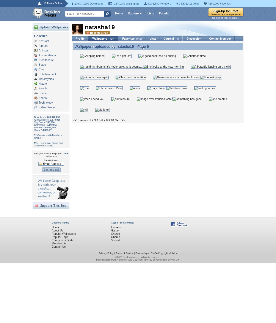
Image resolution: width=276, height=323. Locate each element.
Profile (80, 38)
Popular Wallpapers (64, 233)
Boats (42, 64)
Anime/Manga (47, 55)
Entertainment (47, 74)
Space (43, 93)
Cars (41, 69)
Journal (171, 38)
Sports (43, 97)
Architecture (46, 60)
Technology (46, 102)
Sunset (115, 240)
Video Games (47, 107)
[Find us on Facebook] (179, 226)
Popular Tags (60, 237)
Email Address (51, 160)
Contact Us (59, 246)
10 (112, 120)
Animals (44, 50)
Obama (115, 237)
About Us (57, 230)
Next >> (120, 120)
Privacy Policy (106, 253)
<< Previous (81, 120)
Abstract (44, 41)
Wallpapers (103, 38)
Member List (59, 243)
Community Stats (63, 240)
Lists (150, 13)
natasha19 (125, 46)
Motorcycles (46, 79)
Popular (164, 13)
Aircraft (43, 45)
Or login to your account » (225, 18)
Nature (43, 83)
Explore (133, 13)
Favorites (132, 38)
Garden (115, 230)
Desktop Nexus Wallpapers (46, 13)
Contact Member (220, 38)
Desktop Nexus (131, 257)
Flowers (116, 227)
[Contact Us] (52, 197)
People (43, 88)
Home (119, 13)
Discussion (194, 38)
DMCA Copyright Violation (164, 253)
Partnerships (142, 253)
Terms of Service (124, 253)
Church (115, 233)
